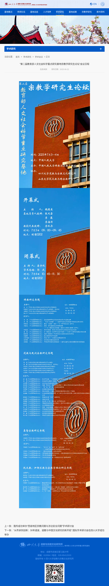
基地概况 (8, 12)
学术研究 (60, 12)
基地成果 (73, 12)
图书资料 (101, 12)
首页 (18, 57)
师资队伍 (21, 12)
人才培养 (47, 12)
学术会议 (39, 57)
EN (95, 4)
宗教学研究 (87, 12)
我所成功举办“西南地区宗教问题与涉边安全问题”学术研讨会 (43, 526)
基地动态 (34, 12)
